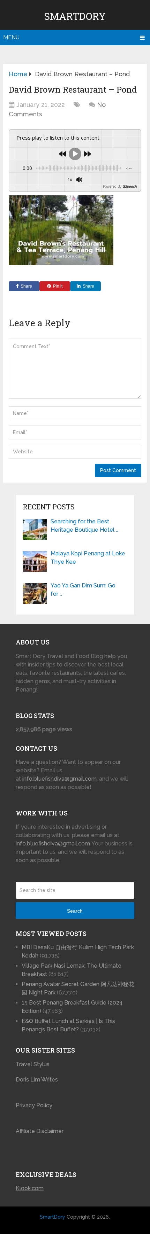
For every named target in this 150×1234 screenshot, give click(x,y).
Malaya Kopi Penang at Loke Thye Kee (88, 557)
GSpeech (129, 186)
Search (75, 911)
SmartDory (75, 16)
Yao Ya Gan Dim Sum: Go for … (83, 589)
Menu (11, 37)
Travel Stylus (33, 1064)
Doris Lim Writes (37, 1079)
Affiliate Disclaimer (39, 1131)
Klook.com (30, 1188)
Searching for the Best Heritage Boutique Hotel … (84, 525)
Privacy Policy (34, 1105)
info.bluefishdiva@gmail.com (59, 778)
